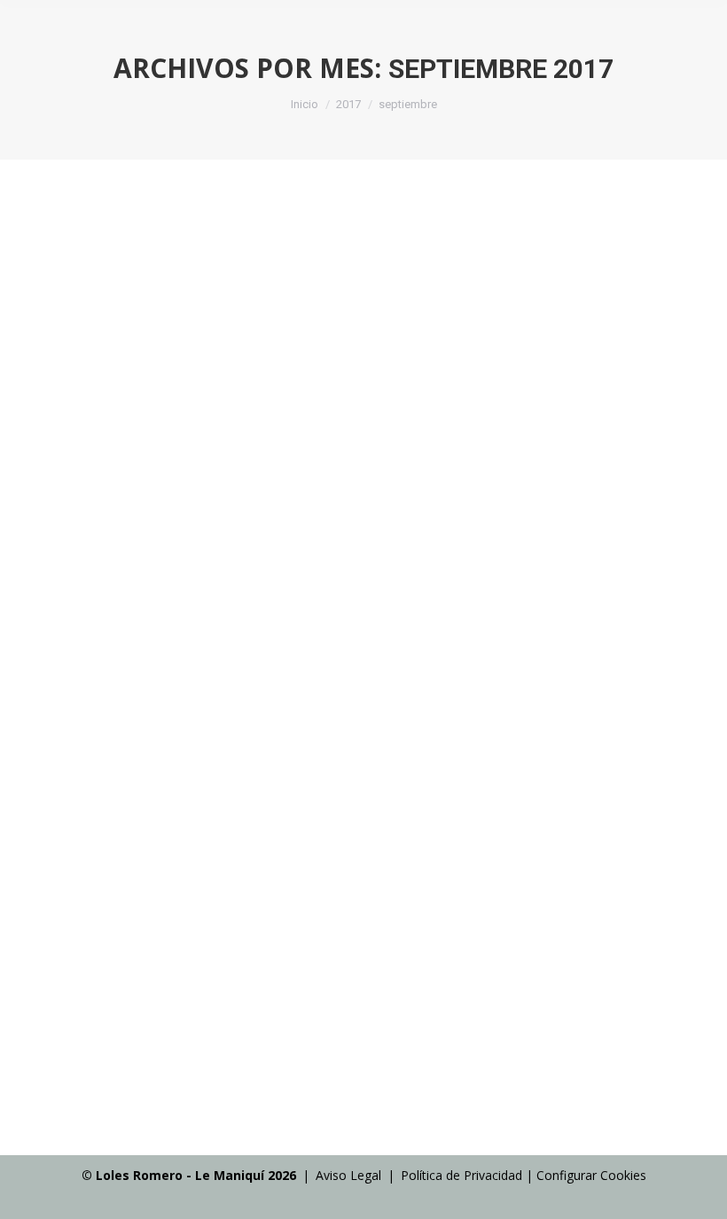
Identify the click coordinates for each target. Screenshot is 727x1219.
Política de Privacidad (461, 1175)
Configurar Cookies (591, 1175)
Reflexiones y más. (109, 1048)
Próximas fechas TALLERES (155, 442)
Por (245, 476)
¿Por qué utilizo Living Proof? (160, 1014)
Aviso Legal (348, 1175)
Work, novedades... (110, 476)
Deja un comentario (528, 476)
